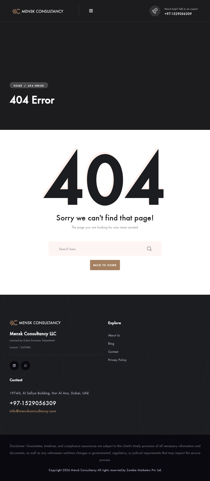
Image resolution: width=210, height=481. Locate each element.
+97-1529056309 (178, 13)
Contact (113, 351)
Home (18, 85)
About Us (114, 335)
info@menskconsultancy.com (33, 411)
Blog (111, 343)
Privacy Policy (117, 359)
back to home (105, 265)
